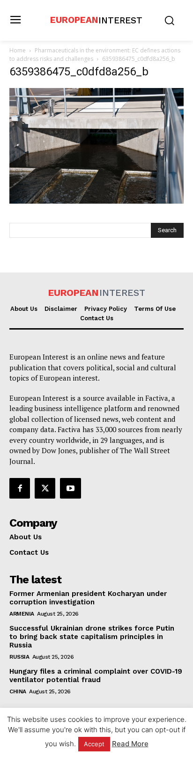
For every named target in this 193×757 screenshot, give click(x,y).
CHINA (17, 691)
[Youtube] (70, 488)
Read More (130, 743)
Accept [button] (94, 744)
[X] (45, 488)
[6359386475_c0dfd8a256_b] (96, 201)
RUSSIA (19, 657)
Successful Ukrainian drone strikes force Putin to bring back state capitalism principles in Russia (91, 636)
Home (17, 50)
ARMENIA (21, 613)
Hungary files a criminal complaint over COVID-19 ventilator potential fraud (95, 675)
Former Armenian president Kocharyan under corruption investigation (88, 597)
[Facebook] (19, 488)
